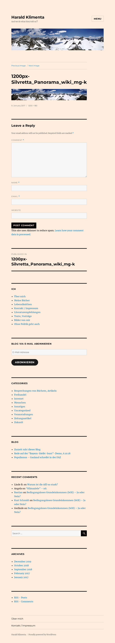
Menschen (20, 402)
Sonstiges (19, 406)
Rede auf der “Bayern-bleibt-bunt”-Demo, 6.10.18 (42, 453)
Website (16, 210)
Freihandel (20, 394)
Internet (19, 398)
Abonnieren (24, 362)
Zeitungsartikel (22, 418)
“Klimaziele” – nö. (36, 488)
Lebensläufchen (23, 304)
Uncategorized (22, 410)
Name (15, 182)
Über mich (20, 296)
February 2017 (22, 573)
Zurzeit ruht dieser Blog (27, 449)
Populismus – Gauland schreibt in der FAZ (37, 457)
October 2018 (21, 565)
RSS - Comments (23, 601)
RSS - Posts (20, 597)
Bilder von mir (22, 320)
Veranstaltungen (23, 414)
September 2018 (23, 569)
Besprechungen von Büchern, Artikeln (35, 390)
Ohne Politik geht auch (27, 324)
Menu (98, 18)
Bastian (18, 492)
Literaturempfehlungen (27, 312)
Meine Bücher (22, 300)
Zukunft (18, 422)
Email (15, 196)
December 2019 (22, 561)
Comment (17, 140)
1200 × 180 (32, 105)
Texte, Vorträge (23, 316)
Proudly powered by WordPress (42, 634)
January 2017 (21, 577)
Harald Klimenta (27, 17)
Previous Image (18, 65)
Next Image (34, 65)
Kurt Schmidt (21, 500)
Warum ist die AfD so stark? (42, 484)
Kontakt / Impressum (26, 308)
